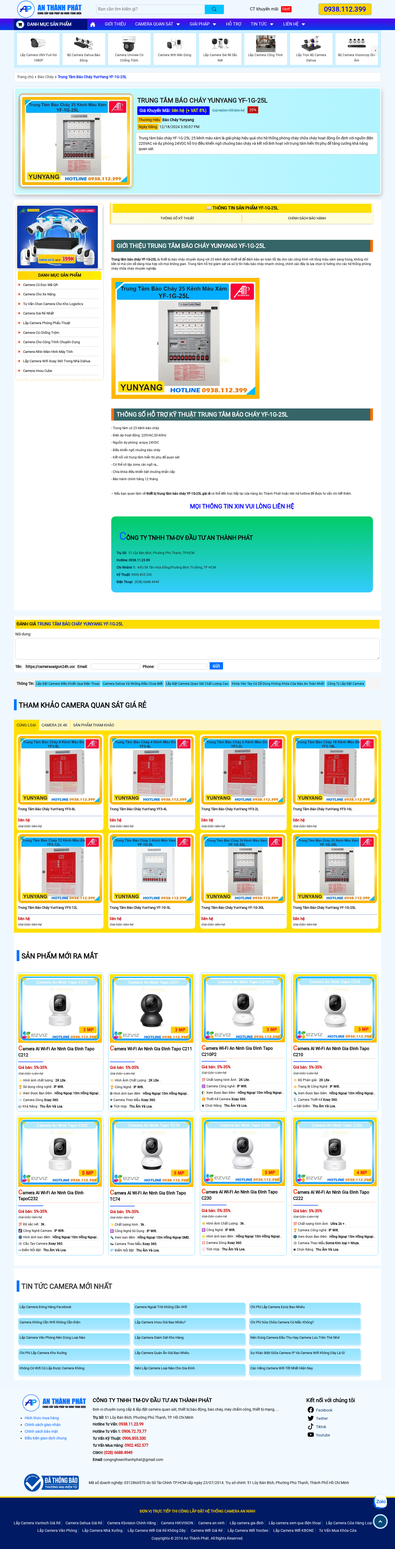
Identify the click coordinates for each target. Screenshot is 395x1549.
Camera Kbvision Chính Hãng (131, 1523)
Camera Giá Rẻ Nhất (38, 313)
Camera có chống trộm (41, 333)
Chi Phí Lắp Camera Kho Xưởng (43, 1353)
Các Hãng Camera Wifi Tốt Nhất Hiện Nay (281, 1368)
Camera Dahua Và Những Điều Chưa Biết (133, 684)
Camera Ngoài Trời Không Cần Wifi (161, 1307)
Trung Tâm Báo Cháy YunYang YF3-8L (47, 809)
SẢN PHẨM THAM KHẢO (93, 725)
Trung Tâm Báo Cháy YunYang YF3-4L (138, 809)
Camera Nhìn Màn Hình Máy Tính (48, 352)
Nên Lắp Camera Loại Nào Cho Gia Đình (165, 1368)
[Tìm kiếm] (214, 9)
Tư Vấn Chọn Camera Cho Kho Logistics (53, 304)
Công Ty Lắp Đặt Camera (346, 684)
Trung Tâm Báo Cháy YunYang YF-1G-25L (92, 77)
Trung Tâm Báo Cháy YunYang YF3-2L (230, 809)
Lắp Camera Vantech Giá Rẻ (37, 1523)
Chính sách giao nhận (43, 1425)
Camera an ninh (211, 1523)
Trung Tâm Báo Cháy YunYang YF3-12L (47, 908)
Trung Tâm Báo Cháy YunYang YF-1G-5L (140, 908)
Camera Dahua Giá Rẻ (84, 1523)
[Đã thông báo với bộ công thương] (50, 1483)
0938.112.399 (345, 9)
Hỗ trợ (233, 24)
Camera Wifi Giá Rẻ (206, 1530)
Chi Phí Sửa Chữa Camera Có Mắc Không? (282, 1322)
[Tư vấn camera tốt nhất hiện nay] (376, 50)
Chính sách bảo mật (41, 1431)
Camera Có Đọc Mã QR (40, 285)
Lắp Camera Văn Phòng (57, 1530)
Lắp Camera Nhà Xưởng (102, 1530)
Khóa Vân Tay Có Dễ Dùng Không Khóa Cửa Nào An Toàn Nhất (278, 684)
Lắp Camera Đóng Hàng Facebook (45, 1307)
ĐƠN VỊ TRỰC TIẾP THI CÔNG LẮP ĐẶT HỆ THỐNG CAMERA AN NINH (197, 1511)
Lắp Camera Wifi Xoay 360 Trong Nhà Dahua (56, 361)
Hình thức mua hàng (42, 1418)
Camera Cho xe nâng (39, 294)
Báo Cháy (46, 77)
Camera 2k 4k (54, 725)
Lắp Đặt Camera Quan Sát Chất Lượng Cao (197, 684)
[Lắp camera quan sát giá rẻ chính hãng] (92, 24)
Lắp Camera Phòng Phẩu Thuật (46, 323)
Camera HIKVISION (177, 1523)
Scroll (380, 1521)
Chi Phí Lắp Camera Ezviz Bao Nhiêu (277, 1307)
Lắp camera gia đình (247, 1523)
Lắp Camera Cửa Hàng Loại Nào (353, 1523)
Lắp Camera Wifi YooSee (248, 1530)
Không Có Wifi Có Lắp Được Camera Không (52, 1368)
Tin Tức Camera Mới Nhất (66, 1286)
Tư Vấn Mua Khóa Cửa (338, 1530)
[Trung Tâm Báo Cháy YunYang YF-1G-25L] (76, 141)
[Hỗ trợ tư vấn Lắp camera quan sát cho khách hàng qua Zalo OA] (380, 1502)
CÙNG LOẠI (26, 725)
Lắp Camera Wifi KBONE (293, 1530)
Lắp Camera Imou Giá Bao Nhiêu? (160, 1322)
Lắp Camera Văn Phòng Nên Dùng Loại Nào (52, 1338)
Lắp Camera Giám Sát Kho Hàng (159, 1338)
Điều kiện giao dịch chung (46, 1438)
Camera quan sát (154, 24)
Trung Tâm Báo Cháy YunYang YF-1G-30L (232, 908)
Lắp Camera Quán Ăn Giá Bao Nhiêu (162, 1353)
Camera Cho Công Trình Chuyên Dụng (51, 342)
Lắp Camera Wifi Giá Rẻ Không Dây (157, 1530)
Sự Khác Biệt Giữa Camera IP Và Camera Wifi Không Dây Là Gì (297, 1353)
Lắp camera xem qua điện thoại (295, 1523)
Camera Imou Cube (37, 371)
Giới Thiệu (115, 24)
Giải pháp (200, 24)
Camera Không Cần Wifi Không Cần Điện (50, 1322)
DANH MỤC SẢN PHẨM (49, 24)
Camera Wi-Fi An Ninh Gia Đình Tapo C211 (151, 1048)
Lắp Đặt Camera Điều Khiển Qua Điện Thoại (67, 684)
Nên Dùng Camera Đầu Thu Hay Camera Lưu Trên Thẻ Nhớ (294, 1338)
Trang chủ (25, 77)
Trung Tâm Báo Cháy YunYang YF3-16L (322, 809)
